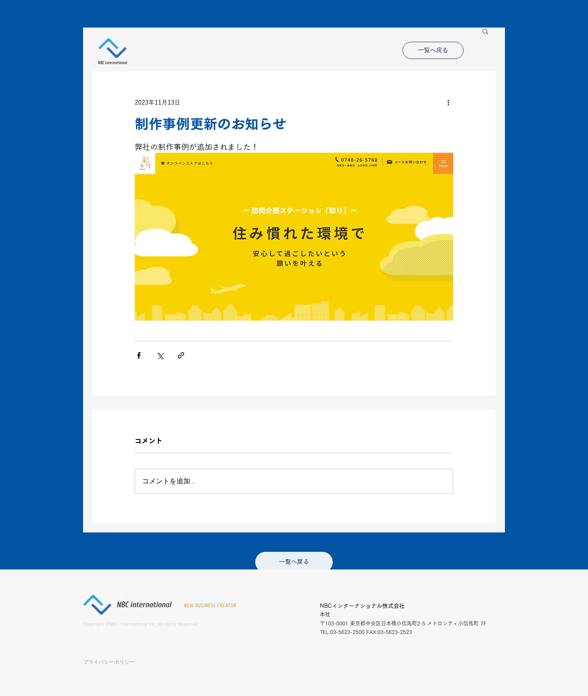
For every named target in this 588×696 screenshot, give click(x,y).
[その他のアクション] (448, 102)
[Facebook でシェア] (139, 355)
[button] (485, 31)
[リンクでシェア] (181, 355)
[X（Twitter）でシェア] (160, 355)
